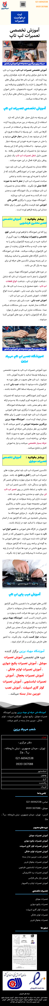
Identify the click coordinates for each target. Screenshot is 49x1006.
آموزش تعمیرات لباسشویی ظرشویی (33, 867)
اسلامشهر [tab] (42, 771)
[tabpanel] (24, 754)
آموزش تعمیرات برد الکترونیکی (35, 872)
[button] (23, 4)
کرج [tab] (44, 779)
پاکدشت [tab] (42, 783)
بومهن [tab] (43, 775)
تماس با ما (37, 997)
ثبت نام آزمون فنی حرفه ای (17, 1002)
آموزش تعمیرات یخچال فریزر (36, 862)
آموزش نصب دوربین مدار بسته (35, 856)
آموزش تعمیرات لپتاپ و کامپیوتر (34, 883)
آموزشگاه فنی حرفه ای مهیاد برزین (31, 712)
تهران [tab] (44, 737)
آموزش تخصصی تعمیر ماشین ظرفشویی (24, 221)
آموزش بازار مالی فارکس (38, 878)
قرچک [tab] (43, 787)
